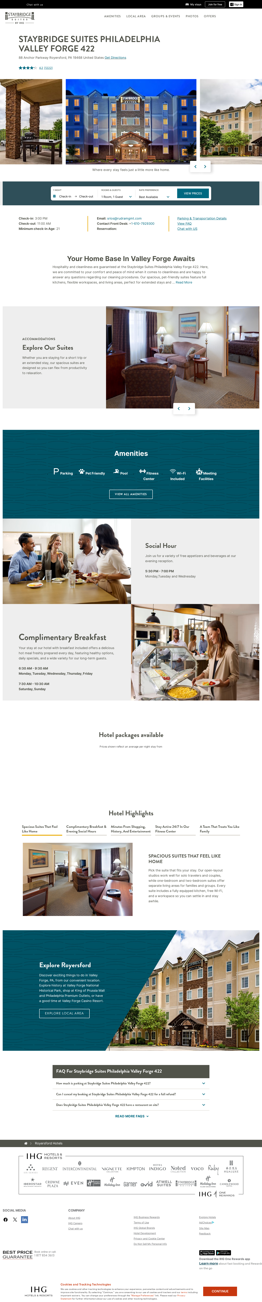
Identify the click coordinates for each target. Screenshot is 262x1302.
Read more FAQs (130, 1116)
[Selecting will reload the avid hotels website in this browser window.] (147, 1183)
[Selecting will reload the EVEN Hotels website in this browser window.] (73, 1183)
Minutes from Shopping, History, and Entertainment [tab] (131, 829)
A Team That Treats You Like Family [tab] (219, 829)
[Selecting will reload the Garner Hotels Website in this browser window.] (130, 1183)
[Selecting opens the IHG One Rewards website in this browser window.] (216, 1194)
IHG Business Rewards (147, 1217)
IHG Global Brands (144, 1227)
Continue (220, 1291)
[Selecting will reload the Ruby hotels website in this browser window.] (213, 1168)
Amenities (112, 16)
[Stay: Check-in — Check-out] (73, 196)
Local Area (136, 16)
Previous (195, 166)
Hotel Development (145, 1233)
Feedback (205, 1233)
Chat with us (75, 1228)
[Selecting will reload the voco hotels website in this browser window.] (197, 1168)
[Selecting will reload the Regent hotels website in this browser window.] (50, 1168)
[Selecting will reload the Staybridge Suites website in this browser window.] (186, 1183)
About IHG (74, 1217)
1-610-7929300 (142, 223)
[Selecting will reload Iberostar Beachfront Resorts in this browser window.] (32, 1183)
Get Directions (115, 57)
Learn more (208, 1263)
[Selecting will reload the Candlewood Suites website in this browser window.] (229, 1183)
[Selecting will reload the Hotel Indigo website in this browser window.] (157, 1168)
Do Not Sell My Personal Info (150, 1243)
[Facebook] (6, 1219)
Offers (210, 16)
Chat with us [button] (35, 4)
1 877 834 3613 (44, 1255)
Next (205, 166)
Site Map (204, 1228)
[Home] (25, 1143)
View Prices (193, 193)
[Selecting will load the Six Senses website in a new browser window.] (30, 1168)
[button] (236, 4)
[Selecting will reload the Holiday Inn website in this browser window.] (112, 1183)
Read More (184, 282)
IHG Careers (75, 1223)
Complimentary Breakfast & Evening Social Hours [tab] (86, 829)
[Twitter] (15, 1219)
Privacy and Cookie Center (149, 1238)
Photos (192, 16)
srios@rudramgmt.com (124, 218)
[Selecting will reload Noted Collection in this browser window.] (178, 1168)
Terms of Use (141, 1222)
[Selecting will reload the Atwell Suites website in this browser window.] (164, 1183)
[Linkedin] (24, 1219)
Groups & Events (165, 16)
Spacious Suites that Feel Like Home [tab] (40, 829)
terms (184, 1292)
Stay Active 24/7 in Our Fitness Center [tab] (172, 829)
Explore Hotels (207, 1217)
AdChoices (205, 1222)
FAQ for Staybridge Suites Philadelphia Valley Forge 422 (109, 1071)
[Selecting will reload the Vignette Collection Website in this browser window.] (112, 1168)
